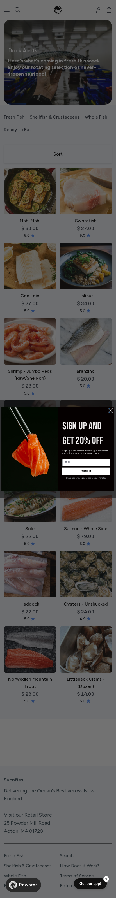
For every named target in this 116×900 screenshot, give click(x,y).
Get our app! (90, 884)
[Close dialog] (110, 410)
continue (86, 471)
